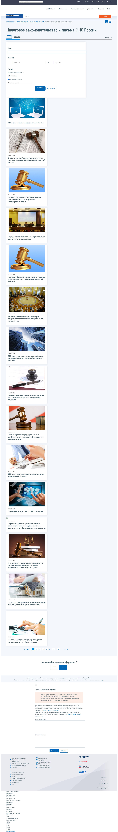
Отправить (54, 751)
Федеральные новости (16, 72)
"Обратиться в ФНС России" (50, 710)
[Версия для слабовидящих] (78, 2)
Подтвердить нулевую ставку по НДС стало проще (25, 511)
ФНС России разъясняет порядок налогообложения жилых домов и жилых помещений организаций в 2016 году (26, 358)
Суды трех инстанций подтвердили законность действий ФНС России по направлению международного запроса (24, 200)
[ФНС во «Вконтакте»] (102, 1)
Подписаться (51, 88)
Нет (54, 667)
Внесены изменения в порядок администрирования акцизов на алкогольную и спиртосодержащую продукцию (26, 398)
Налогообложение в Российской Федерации (30, 21)
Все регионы (13, 76)
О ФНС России (50, 9)
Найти (105, 16)
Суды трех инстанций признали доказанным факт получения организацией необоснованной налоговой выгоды (26, 160)
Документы (90, 9)
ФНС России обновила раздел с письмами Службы (25, 123)
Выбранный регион (15, 79)
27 (53, 649)
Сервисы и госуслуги (77, 9)
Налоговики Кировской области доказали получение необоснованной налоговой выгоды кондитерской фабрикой (26, 279)
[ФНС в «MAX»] (110, 1)
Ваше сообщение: (40, 719)
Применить (40, 88)
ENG (108, 9)
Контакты (101, 9)
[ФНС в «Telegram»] (107, 1)
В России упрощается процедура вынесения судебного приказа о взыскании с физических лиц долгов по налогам (25, 437)
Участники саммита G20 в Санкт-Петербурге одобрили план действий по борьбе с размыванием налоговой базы (26, 319)
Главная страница (11, 21)
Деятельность (63, 9)
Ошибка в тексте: (40, 735)
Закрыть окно (10, 831)
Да (63, 667)
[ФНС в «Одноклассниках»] (105, 1)
